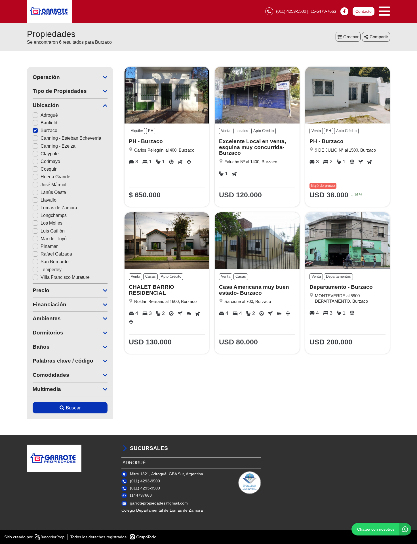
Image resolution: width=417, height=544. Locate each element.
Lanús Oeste (53, 192)
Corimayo (50, 161)
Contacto (363, 11)
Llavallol (49, 200)
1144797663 (140, 495)
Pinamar (49, 246)
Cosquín (49, 169)
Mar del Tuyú (54, 238)
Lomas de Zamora (59, 207)
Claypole (50, 153)
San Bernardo (55, 261)
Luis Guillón (53, 231)
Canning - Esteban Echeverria (71, 138)
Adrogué (49, 115)
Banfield (49, 122)
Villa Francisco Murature (65, 277)
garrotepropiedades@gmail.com (159, 503)
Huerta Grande (55, 176)
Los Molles (51, 223)
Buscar (73, 408)
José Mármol (53, 184)
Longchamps (54, 215)
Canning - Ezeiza (58, 146)
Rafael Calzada (56, 254)
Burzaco (49, 130)
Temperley (51, 269)
